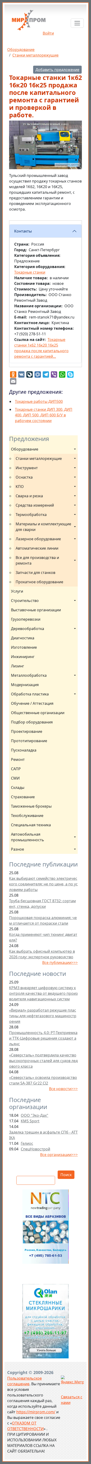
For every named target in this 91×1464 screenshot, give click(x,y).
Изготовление (24, 647)
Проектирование (26, 731)
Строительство (25, 600)
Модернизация (25, 684)
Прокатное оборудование (39, 581)
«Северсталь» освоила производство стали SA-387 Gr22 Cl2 (43, 1080)
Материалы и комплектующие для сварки (44, 526)
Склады (17, 787)
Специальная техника (31, 824)
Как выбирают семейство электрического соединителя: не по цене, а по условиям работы (43, 884)
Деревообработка (27, 628)
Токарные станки (29, 272)
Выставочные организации (36, 609)
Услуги (17, 591)
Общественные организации (37, 712)
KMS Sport (30, 1121)
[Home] (29, 22)
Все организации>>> (59, 1154)
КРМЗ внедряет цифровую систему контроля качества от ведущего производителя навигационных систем (43, 993)
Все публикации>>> (60, 962)
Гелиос (27, 1143)
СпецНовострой (35, 1149)
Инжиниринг (23, 656)
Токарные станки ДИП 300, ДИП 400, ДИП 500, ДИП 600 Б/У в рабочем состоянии (43, 415)
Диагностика (22, 638)
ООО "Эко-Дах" (34, 1115)
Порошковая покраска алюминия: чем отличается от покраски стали (43, 920)
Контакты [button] (23, 231)
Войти (48, 33)
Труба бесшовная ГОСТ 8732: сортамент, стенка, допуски (42, 903)
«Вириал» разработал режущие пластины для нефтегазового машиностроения (42, 1016)
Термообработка (31, 514)
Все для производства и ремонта (38, 560)
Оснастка (24, 477)
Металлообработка (29, 675)
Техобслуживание (27, 815)
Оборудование (21, 49)
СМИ (15, 778)
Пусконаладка (23, 750)
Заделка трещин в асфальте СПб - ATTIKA (43, 1135)
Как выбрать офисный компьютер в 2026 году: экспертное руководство (42, 954)
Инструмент (27, 467)
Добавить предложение (57, 69)
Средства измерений (35, 505)
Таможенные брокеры (31, 806)
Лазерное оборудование (38, 538)
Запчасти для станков (35, 572)
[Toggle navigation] (77, 23)
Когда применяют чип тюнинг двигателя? (43, 937)
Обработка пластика (30, 694)
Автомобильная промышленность (27, 837)
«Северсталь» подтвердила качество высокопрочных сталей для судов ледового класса (43, 1060)
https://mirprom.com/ (35, 1411)
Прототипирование (29, 740)
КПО (20, 486)
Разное (17, 849)
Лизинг (17, 666)
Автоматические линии (37, 548)
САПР (16, 768)
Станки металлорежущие (35, 55)
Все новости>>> (63, 1088)
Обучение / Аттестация (32, 703)
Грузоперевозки (25, 619)
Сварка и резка (29, 495)
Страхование (23, 796)
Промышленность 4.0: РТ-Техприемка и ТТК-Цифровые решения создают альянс (43, 1038)
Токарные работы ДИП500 (39, 401)
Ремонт (18, 759)
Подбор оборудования (32, 722)
